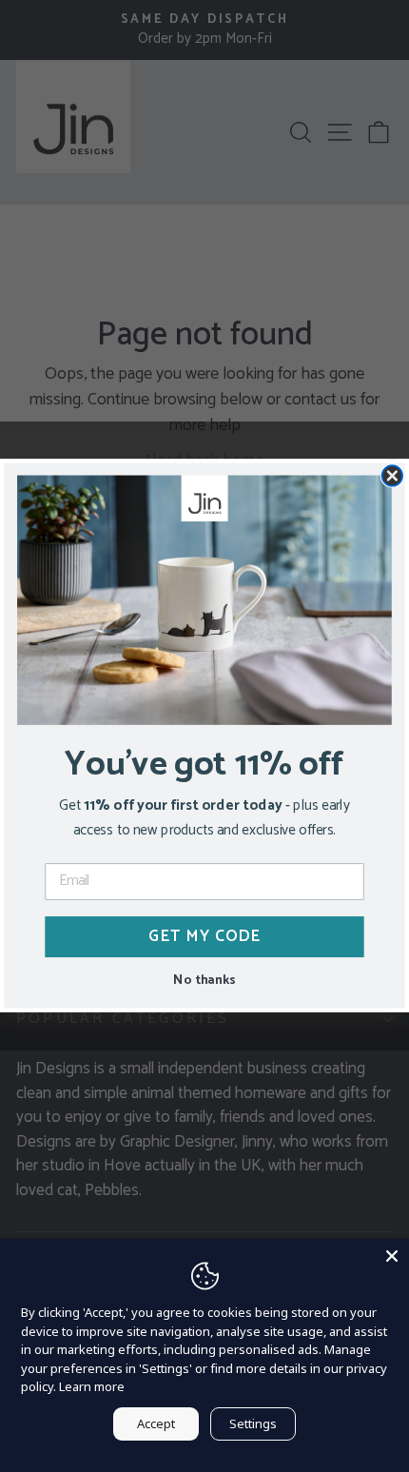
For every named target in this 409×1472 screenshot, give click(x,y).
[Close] (391, 1256)
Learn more (92, 1386)
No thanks (204, 979)
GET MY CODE (205, 937)
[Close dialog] (392, 476)
